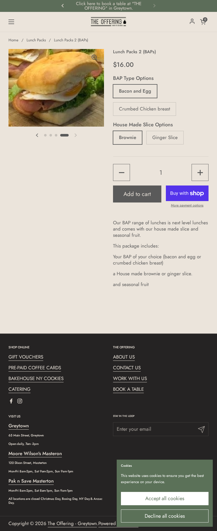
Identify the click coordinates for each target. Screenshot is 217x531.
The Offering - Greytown (72, 523)
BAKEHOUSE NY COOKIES (36, 378)
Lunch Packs (36, 40)
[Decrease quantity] (121, 172)
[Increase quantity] (200, 172)
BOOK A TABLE (128, 389)
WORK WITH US (130, 378)
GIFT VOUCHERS (25, 356)
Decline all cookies (165, 516)
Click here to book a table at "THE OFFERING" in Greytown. (109, 5)
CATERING (19, 389)
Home (13, 40)
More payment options (187, 205)
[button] (37, 135)
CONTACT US (127, 367)
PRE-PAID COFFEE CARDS (34, 367)
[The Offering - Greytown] (109, 22)
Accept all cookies (164, 498)
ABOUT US (124, 356)
